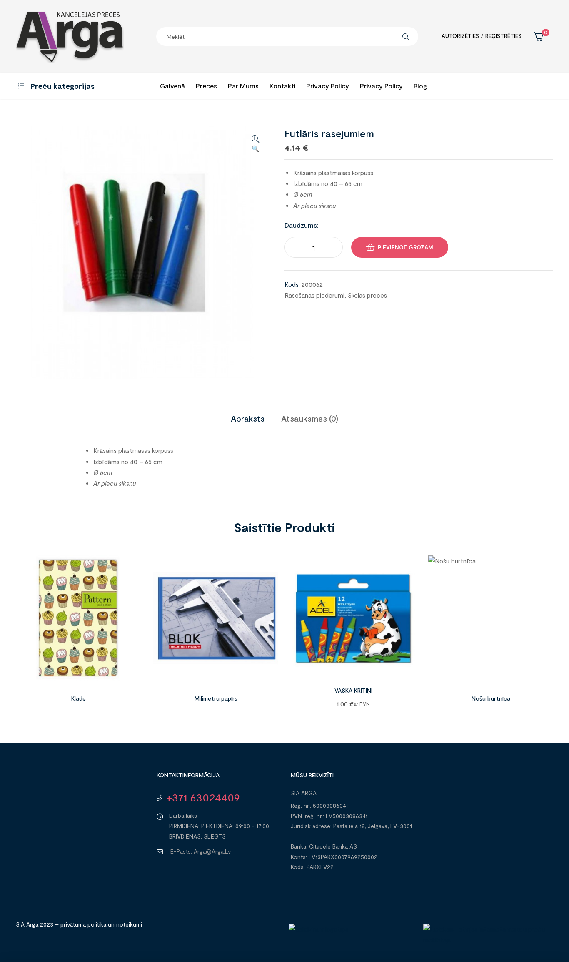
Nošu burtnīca (491, 698)
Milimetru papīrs (216, 698)
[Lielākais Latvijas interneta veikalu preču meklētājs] (486, 940)
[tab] (248, 418)
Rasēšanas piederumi (314, 295)
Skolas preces (367, 295)
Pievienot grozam (405, 247)
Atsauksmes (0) (309, 418)
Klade (78, 698)
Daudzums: (301, 225)
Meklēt (405, 36)
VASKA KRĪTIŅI (353, 690)
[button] (255, 144)
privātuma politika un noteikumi (101, 924)
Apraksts (248, 418)
